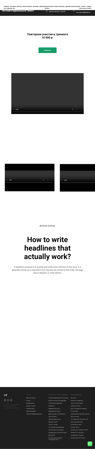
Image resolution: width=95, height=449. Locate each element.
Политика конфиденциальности (34, 414)
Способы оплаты (30, 408)
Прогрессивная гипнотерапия (56, 430)
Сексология (51, 406)
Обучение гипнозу (30, 398)
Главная (6, 6)
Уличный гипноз (75, 427)
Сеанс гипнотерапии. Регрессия (79, 408)
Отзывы (88, 6)
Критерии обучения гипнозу (78, 438)
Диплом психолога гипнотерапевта (57, 400)
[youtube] (11, 400)
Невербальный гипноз (54, 408)
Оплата (47, 8)
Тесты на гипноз (75, 416)
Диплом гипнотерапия (72, 6)
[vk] (5, 400)
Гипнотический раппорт (77, 422)
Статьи (83, 6)
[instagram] (8, 400)
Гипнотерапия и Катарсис (77, 435)
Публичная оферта (31, 411)
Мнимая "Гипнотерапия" (77, 400)
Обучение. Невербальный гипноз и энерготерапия (49, 6)
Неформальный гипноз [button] (54, 411)
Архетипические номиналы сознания (80, 414)
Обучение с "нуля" (53, 422)
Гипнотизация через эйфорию (56, 427)
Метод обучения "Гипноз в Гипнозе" (57, 432)
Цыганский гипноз (75, 406)
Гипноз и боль (74, 411)
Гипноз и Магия (52, 416)
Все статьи (73, 398)
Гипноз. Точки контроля (77, 403)
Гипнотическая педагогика (55, 403)
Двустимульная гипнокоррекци (56, 414)
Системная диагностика (54, 419)
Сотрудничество (9, 8)
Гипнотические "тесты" (76, 424)
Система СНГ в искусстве (77, 432)
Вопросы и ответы (85, 8)
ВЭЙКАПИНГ (51, 435)
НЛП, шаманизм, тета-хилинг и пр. (79, 419)
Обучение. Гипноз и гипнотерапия (21, 6)
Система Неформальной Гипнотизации (58, 398)
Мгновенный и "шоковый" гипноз (79, 430)
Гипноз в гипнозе (52, 424)
